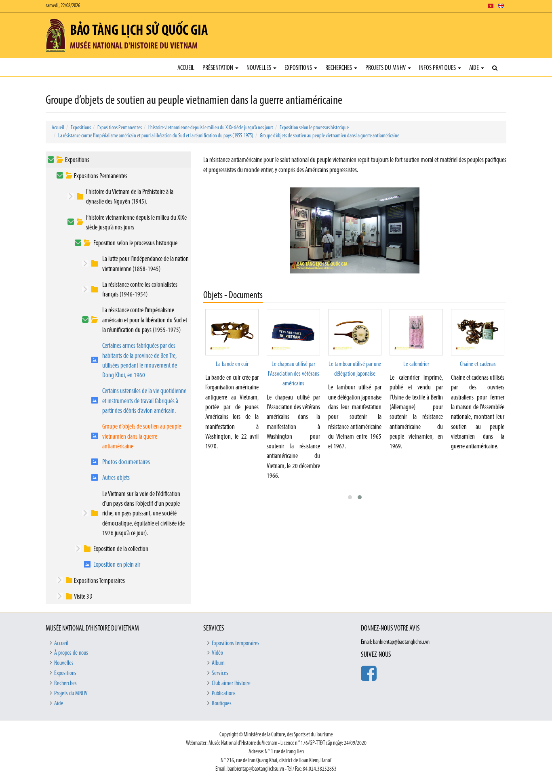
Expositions (298, 68)
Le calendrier (416, 364)
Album (218, 663)
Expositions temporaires (235, 643)
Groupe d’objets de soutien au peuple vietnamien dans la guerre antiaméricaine (329, 136)
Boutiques (222, 703)
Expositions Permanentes (119, 128)
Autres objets (116, 478)
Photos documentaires (126, 462)
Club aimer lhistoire (231, 683)
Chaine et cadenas (478, 364)
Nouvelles (259, 68)
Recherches (339, 68)
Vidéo (217, 653)
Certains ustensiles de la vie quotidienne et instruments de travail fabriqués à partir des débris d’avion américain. (144, 401)
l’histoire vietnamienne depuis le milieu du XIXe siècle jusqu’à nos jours (210, 128)
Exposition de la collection (120, 549)
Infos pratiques (438, 68)
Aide (474, 68)
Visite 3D (83, 596)
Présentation (218, 68)
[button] (350, 497)
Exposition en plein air (116, 564)
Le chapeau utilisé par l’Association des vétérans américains (293, 374)
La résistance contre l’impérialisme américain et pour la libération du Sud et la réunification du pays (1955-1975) (155, 136)
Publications (224, 693)
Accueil (185, 68)
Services (220, 673)
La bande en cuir (232, 364)
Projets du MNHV (386, 68)
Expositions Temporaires (99, 581)
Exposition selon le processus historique (314, 128)
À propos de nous (71, 653)
